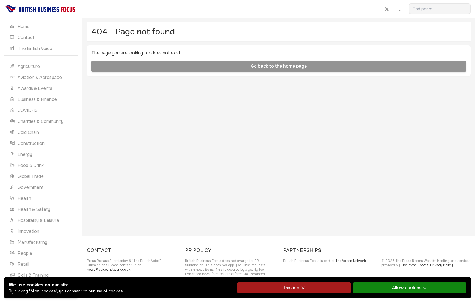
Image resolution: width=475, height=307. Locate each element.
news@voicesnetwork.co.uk (108, 269)
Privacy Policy (441, 265)
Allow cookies (406, 288)
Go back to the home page (279, 66)
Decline (291, 288)
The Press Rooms (415, 265)
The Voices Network (350, 261)
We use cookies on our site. (39, 285)
